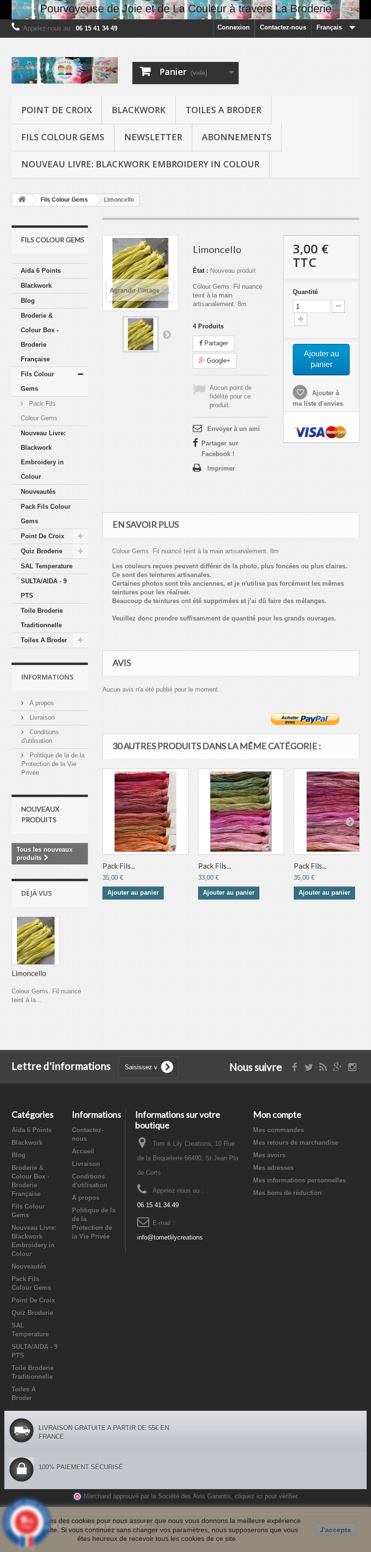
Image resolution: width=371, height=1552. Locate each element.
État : (200, 270)
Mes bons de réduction (287, 1193)
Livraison (41, 717)
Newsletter (153, 137)
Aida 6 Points (41, 270)
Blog (28, 300)
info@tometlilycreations (170, 1237)
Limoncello (29, 973)
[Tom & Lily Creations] (65, 70)
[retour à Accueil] (22, 200)
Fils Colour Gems (62, 137)
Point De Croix (56, 110)
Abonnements (236, 137)
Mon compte (277, 1114)
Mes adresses (273, 1167)
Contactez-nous (283, 27)
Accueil (83, 1151)
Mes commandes (278, 1130)
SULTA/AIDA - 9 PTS (44, 588)
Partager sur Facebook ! (219, 449)
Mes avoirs (269, 1155)
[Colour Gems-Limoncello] (140, 334)
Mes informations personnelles (299, 1180)
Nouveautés (38, 491)
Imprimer (221, 468)
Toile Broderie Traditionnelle (42, 618)
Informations (47, 676)
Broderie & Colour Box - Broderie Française (39, 337)
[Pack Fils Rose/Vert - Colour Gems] (241, 812)
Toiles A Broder (223, 110)
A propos (41, 703)
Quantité (305, 292)
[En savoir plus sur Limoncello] (36, 940)
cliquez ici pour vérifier (266, 1496)
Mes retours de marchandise (295, 1142)
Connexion (233, 27)
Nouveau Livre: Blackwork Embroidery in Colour (140, 164)
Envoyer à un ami (233, 428)
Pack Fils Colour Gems (39, 411)
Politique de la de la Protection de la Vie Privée (53, 764)
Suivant (166, 334)
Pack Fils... (118, 865)
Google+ (217, 360)
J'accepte (335, 1530)
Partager (215, 343)
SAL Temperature (46, 566)
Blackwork (139, 110)
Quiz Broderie (41, 551)
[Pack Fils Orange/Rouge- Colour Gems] (145, 812)
